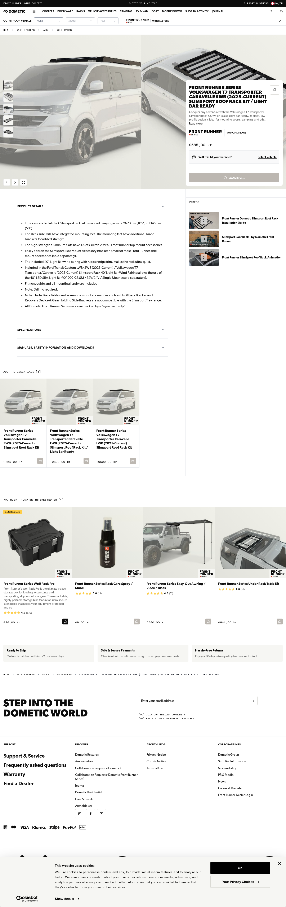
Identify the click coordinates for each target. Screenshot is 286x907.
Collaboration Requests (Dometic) (98, 768)
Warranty (14, 774)
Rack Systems (26, 30)
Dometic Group (241, 754)
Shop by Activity (197, 11)
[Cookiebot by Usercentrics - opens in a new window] (27, 899)
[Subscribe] (253, 700)
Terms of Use (155, 768)
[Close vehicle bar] (280, 20)
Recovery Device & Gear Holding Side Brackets (58, 300)
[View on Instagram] (79, 813)
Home (6, 30)
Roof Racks (64, 30)
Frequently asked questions (35, 765)
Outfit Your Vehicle (143, 3)
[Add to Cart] (65, 621)
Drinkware (65, 11)
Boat (155, 11)
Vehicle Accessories (102, 11)
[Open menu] (34, 11)
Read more (195, 123)
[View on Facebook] (90, 813)
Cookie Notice (156, 761)
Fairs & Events (84, 799)
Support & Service (24, 756)
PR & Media (239, 775)
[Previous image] (71, 112)
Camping (126, 11)
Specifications (29, 329)
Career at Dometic (243, 788)
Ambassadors (84, 761)
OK (240, 868)
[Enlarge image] (23, 182)
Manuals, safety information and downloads (55, 347)
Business (262, 3)
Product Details (30, 206)
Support (249, 3)
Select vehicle (267, 157)
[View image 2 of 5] (8, 97)
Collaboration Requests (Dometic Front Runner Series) (106, 777)
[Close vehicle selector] (281, 11)
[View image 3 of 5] (8, 109)
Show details (64, 899)
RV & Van (142, 11)
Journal (218, 11)
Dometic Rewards (87, 754)
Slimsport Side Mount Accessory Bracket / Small (84, 251)
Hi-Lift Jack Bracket (133, 295)
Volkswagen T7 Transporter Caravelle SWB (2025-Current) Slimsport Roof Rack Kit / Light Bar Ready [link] (150, 674)
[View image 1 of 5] (8, 85)
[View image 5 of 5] (8, 132)
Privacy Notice (156, 754)
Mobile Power (172, 11)
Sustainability (227, 768)
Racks (80, 11)
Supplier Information (232, 761)
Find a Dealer (18, 783)
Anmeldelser (83, 806)
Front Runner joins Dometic (22, 3)
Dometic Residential (102, 792)
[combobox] (48, 20)
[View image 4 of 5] (8, 120)
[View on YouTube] (101, 813)
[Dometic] (14, 11)
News (235, 781)
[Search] (271, 11)
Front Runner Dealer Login (235, 795)
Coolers (48, 11)
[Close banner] (279, 863)
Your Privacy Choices (238, 881)
